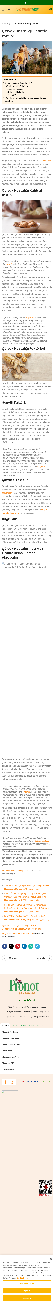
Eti (22, 1081)
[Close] (51, 1259)
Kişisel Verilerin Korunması (16, 1016)
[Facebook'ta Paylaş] (4, 946)
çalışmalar (7, 493)
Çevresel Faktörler (17, 92)
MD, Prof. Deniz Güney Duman (17, 933)
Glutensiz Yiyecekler (10, 1038)
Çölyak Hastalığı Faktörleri (16, 86)
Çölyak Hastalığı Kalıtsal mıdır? (18, 83)
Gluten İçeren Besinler (11, 1044)
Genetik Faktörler (16, 89)
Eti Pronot (40, 1025)
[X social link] (11, 946)
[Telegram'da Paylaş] (37, 946)
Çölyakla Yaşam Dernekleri (18, 1012)
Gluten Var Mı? (8, 1063)
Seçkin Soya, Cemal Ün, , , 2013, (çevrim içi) (27, 908)
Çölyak (31, 1025)
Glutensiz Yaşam (23, 1025)
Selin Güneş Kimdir (41, 1012)
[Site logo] (27, 9)
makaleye (46, 160)
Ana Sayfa (7, 23)
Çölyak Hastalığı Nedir (26, 23)
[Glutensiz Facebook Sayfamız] (25, 2)
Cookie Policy (23, 1278)
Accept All (27, 1298)
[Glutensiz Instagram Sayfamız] (28, 2)
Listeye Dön (27, 958)
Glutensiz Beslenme (5, 1025)
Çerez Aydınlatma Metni (40, 1016)
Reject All (27, 1291)
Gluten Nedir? (7, 1051)
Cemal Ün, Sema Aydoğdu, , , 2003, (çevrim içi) (25, 897)
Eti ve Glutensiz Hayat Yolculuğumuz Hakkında (27, 1007)
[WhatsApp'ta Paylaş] (30, 946)
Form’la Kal (46, 1081)
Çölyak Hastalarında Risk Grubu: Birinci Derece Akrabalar (25, 99)
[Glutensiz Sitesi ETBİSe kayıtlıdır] (45, 1188)
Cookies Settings (27, 1283)
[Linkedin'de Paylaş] (24, 946)
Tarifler (15, 1025)
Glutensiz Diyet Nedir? (11, 1057)
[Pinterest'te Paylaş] (17, 946)
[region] (27, 1279)
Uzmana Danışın (9, 1069)
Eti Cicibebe (32, 1081)
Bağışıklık (14, 95)
